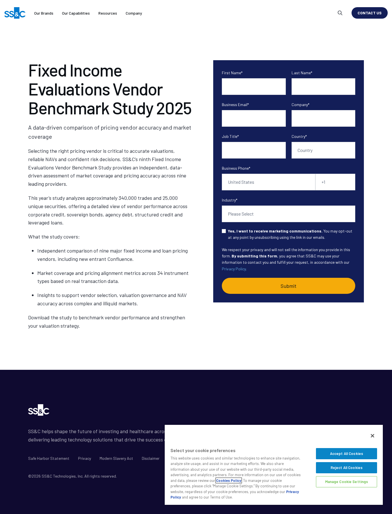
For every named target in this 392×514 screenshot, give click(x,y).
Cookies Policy (228, 480)
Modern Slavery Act (116, 458)
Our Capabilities (76, 13)
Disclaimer (151, 458)
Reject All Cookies (346, 467)
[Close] (372, 435)
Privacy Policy (234, 268)
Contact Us (370, 12)
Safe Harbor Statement (48, 458)
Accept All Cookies (346, 453)
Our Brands (43, 13)
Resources (107, 13)
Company (134, 13)
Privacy (84, 458)
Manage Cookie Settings (346, 481)
